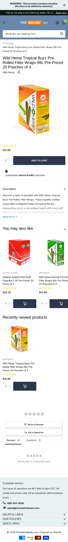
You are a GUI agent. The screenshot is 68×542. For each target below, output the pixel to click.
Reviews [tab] (11, 440)
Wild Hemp (9, 72)
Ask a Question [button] (35, 432)
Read (9, 216)
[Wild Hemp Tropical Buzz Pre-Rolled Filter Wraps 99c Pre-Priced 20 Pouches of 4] (19, 338)
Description (9, 189)
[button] (11, 157)
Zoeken (61, 34)
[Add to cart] (24, 303)
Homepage (8, 43)
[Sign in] (57, 23)
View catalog (4, 22)
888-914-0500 (15, 503)
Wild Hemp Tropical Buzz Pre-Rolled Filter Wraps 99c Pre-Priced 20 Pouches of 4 (19, 367)
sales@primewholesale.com (23, 508)
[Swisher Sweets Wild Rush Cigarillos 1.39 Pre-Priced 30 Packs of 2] (19, 252)
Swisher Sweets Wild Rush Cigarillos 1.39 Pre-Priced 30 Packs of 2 (18, 280)
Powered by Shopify (50, 532)
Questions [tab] (31, 440)
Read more (61, 12)
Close (64, 5)
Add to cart (39, 160)
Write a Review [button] (35, 424)
